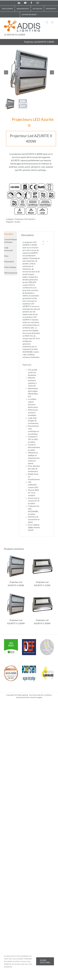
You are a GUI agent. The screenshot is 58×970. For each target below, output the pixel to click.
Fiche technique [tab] (10, 267)
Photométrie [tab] (9, 262)
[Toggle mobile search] (47, 22)
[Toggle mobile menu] (52, 22)
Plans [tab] (6, 256)
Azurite (17, 222)
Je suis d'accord (45, 961)
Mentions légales (36, 697)
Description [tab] (8, 234)
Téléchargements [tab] (10, 273)
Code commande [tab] (8, 249)
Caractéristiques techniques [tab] (10, 240)
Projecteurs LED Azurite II (33, 122)
